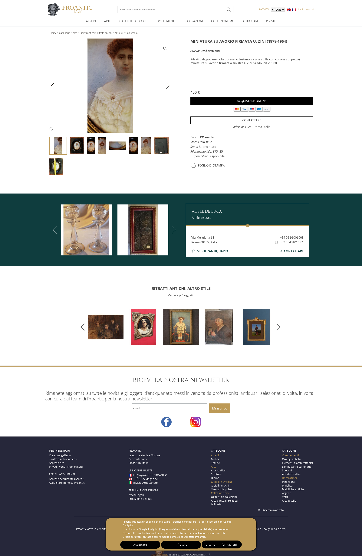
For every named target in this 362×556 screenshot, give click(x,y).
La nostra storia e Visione (144, 455)
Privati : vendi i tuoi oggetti (66, 466)
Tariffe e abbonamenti (63, 459)
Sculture (216, 474)
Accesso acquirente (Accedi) (66, 479)
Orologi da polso (221, 489)
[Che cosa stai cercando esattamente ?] (228, 9)
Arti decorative (291, 474)
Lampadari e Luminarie (296, 466)
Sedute (215, 463)
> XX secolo (131, 33)
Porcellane (288, 482)
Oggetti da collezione (224, 497)
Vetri (285, 497)
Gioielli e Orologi (221, 482)
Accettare (140, 544)
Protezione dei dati (140, 498)
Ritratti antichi (104, 33)
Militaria (216, 504)
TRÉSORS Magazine (145, 479)
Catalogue (64, 33)
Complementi (164, 21)
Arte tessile (289, 500)
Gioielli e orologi (132, 21)
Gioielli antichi (220, 485)
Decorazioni (193, 21)
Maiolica (287, 485)
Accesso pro (56, 463)
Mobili (215, 459)
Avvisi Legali (136, 495)
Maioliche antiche (293, 489)
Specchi (287, 470)
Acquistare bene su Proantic (67, 482)
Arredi (91, 21)
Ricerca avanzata (273, 510)
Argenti (286, 493)
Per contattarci (138, 459)
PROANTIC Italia (139, 463)
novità (264, 9)
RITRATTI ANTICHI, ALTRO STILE (181, 288)
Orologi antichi (291, 459)
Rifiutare (181, 544)
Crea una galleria (60, 455)
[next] (173, 230)
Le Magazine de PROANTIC (150, 475)
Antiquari (250, 21)
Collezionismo (222, 21)
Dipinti (215, 478)
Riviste (271, 21)
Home (53, 33)
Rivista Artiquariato (145, 482)
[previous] (55, 230)
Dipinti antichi (87, 33)
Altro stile (120, 33)
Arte (107, 21)
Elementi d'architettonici (297, 463)
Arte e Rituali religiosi (224, 500)
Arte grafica (218, 470)
